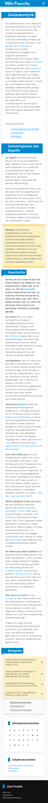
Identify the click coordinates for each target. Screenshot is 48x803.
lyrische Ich (35, 68)
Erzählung (23, 46)
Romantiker (21, 595)
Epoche (22, 404)
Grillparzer (11, 598)
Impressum (7, 795)
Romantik (30, 289)
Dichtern (14, 336)
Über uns (6, 792)
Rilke (25, 605)
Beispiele (16, 136)
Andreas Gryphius (28, 446)
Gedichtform (15, 539)
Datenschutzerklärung (12, 798)
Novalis (31, 595)
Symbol (38, 62)
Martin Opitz (11, 446)
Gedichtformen (17, 706)
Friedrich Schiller (14, 570)
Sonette (26, 417)
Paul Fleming (12, 449)
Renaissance (11, 389)
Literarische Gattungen (20, 710)
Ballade (9, 46)
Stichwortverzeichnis (20, 702)
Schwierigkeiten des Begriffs (25, 129)
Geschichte (17, 133)
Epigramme (11, 417)
